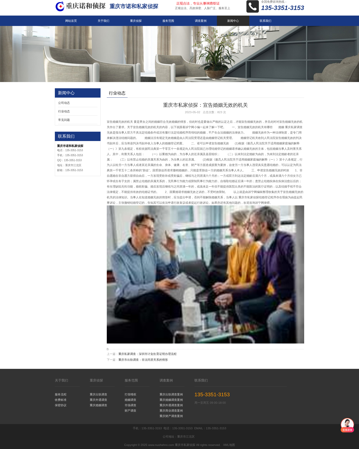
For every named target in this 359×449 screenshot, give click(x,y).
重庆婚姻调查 (98, 405)
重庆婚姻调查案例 (171, 399)
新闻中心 (233, 20)
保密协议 (60, 405)
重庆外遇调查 (98, 399)
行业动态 (64, 111)
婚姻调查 (130, 399)
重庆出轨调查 (98, 394)
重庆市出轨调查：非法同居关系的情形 (143, 359)
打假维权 (130, 394)
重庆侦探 (136, 20)
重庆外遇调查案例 (171, 405)
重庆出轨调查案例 (171, 394)
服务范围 (168, 20)
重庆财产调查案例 (171, 416)
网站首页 (71, 20)
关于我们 (103, 20)
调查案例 (201, 20)
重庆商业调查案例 (171, 410)
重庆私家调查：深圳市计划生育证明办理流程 (147, 354)
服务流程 (60, 394)
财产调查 (130, 410)
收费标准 (60, 399)
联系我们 (265, 20)
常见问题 (64, 119)
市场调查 (130, 405)
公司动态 (64, 102)
